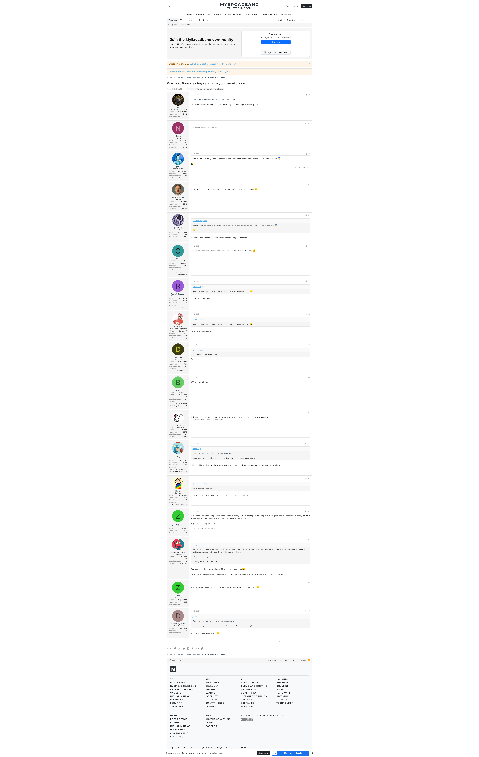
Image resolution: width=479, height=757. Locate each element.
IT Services (177, 699)
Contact (211, 722)
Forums (173, 20)
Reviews (246, 699)
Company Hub (270, 14)
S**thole (184, 147)
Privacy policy (288, 660)
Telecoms (176, 706)
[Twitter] (178, 747)
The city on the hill (180, 307)
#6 (309, 246)
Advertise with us (218, 719)
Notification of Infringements (262, 715)
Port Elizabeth (182, 371)
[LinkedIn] (184, 747)
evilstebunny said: (200, 221)
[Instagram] (196, 747)
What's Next (252, 14)
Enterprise (248, 689)
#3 (309, 154)
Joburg (184, 338)
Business (282, 682)
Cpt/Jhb (184, 208)
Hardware (283, 693)
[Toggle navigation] (169, 6)
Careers (211, 726)
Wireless (247, 706)
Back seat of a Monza (179, 504)
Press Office (203, 14)
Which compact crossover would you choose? (213, 64)
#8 (309, 314)
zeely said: (197, 545)
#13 (309, 478)
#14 (309, 511)
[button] (194, 20)
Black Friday (179, 682)
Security (176, 703)
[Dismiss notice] (309, 63)
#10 (309, 377)
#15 (309, 540)
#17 (309, 611)
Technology (284, 703)
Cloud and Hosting (254, 686)
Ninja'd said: (198, 350)
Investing (283, 696)
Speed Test (286, 14)
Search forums (184, 25)
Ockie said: (197, 287)
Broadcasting (250, 682)
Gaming (210, 693)
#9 (309, 344)
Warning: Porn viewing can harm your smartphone (213, 99)
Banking (282, 679)
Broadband (213, 682)
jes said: (196, 449)
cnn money (192, 89)
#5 (309, 215)
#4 (309, 185)
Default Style (176, 660)
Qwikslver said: (199, 484)
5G (171, 679)
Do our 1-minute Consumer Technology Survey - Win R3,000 (199, 71)
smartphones (218, 89)
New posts (172, 25)
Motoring (212, 699)
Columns (282, 686)
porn (209, 89)
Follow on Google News (217, 747)
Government (249, 693)
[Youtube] (190, 747)
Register (275, 42)
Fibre (280, 689)
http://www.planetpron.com (203, 523)
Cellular (212, 686)
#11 (309, 413)
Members (203, 20)
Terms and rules (274, 660)
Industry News (233, 14)
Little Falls (183, 436)
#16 (309, 583)
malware (201, 89)
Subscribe (307, 6)
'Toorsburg (183, 178)
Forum (217, 14)
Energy (211, 689)
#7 (309, 281)
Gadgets (175, 693)
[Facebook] (172, 747)
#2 (309, 123)
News (189, 14)
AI (242, 679)
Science (281, 699)
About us (212, 715)
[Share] (306, 94)
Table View (183, 563)
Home (303, 660)
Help (297, 660)
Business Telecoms (183, 686)
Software (247, 703)
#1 (309, 95)
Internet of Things (254, 696)
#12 (309, 443)
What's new (186, 20)
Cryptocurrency (182, 689)
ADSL (209, 679)
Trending (212, 706)
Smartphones (215, 703)
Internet (212, 696)
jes (170, 89)
